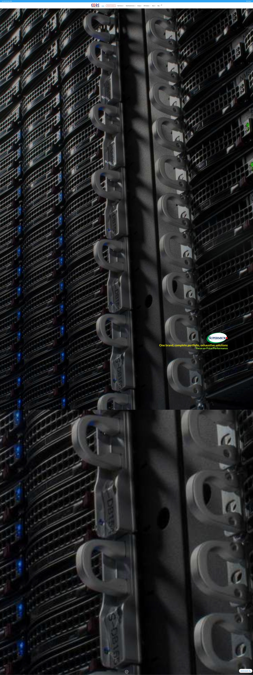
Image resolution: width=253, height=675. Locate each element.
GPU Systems (146, 5)
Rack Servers (120, 5)
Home (103, 5)
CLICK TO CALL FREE (7, 1)
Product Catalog (111, 5)
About (153, 5)
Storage (139, 5)
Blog (158, 5)
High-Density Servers (130, 5)
